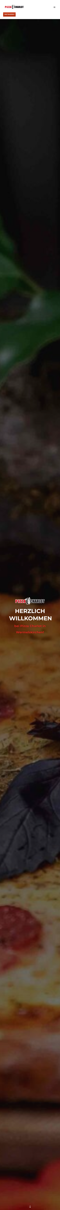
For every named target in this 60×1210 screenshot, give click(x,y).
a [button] (54, 7)
